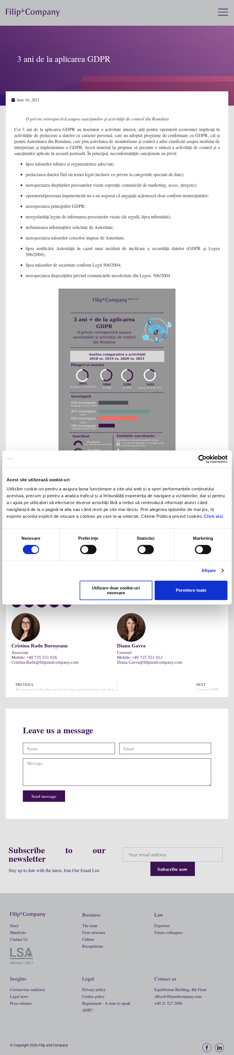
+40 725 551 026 (41, 657)
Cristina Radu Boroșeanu (39, 646)
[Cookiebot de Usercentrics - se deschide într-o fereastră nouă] (202, 459)
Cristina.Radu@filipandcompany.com (44, 662)
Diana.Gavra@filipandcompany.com (149, 662)
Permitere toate (191, 590)
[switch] (88, 549)
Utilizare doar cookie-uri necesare (116, 590)
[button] (226, 12)
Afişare (208, 570)
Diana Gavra (131, 646)
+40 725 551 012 (147, 657)
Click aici (213, 516)
